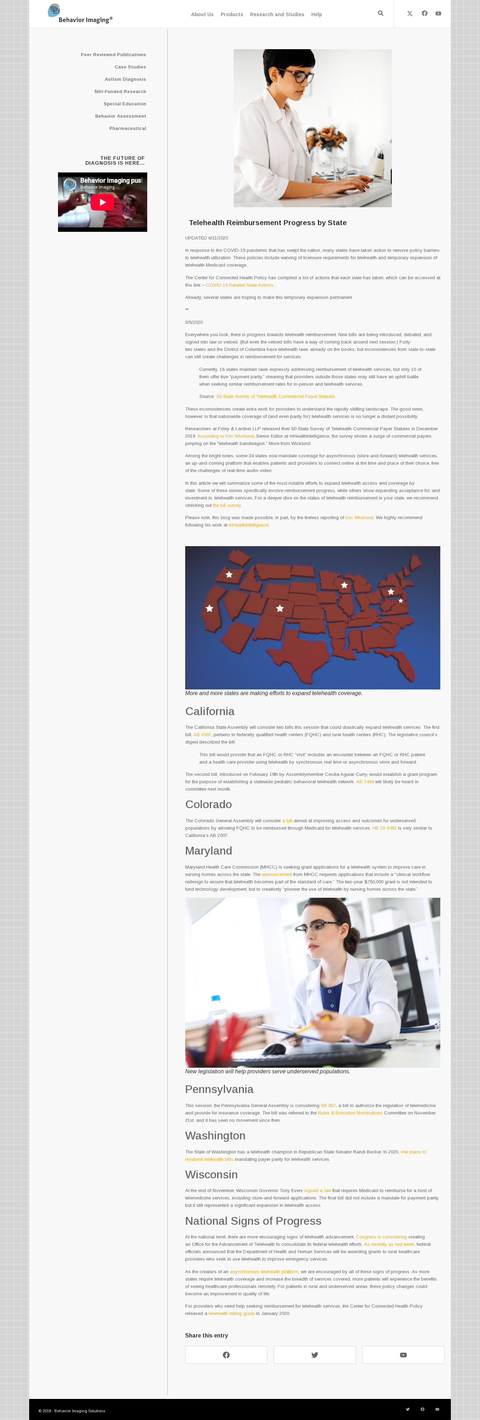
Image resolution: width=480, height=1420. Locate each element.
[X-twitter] (410, 13)
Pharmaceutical (127, 128)
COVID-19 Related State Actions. (241, 285)
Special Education (125, 103)
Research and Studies (277, 14)
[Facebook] (424, 13)
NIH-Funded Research (120, 91)
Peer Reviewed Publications (113, 54)
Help (316, 14)
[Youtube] (438, 13)
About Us (202, 14)
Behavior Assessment (120, 116)
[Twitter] (315, 1355)
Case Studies (130, 67)
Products (232, 14)
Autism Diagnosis (125, 79)
